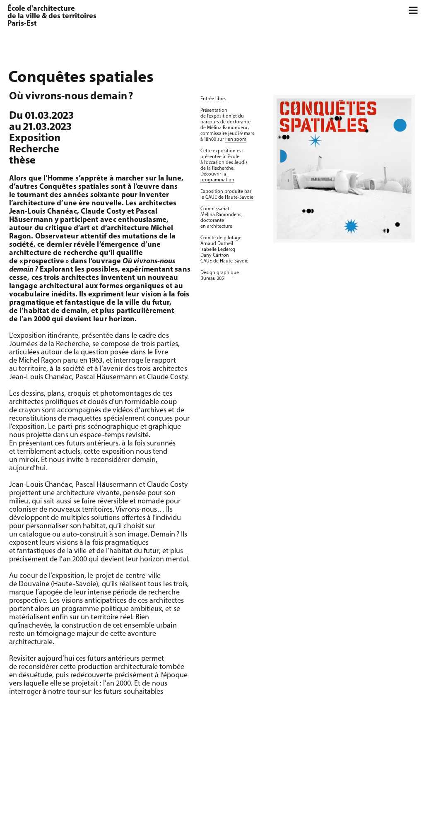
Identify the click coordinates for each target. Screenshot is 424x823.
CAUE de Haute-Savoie (229, 197)
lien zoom (235, 139)
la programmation (217, 177)
